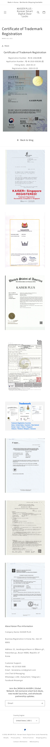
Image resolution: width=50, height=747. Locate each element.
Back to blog (26, 140)
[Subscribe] (42, 703)
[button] (5, 12)
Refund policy (34, 742)
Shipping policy (41, 738)
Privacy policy (15, 738)
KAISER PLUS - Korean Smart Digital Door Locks (24, 734)
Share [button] (6, 46)
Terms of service (28, 738)
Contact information (20, 742)
